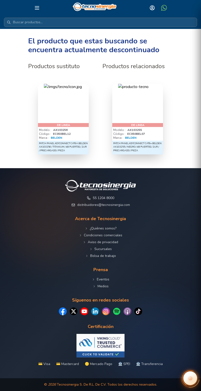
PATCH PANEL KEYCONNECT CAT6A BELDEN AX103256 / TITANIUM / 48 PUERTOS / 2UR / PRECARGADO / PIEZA (63, 147)
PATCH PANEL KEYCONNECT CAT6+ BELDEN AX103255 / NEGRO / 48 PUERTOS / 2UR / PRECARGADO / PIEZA (137, 147)
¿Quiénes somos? (103, 228)
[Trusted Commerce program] (100, 345)
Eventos (103, 279)
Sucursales (103, 249)
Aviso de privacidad (103, 242)
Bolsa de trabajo (103, 255)
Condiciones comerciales (103, 235)
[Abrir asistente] (190, 378)
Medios (103, 286)
